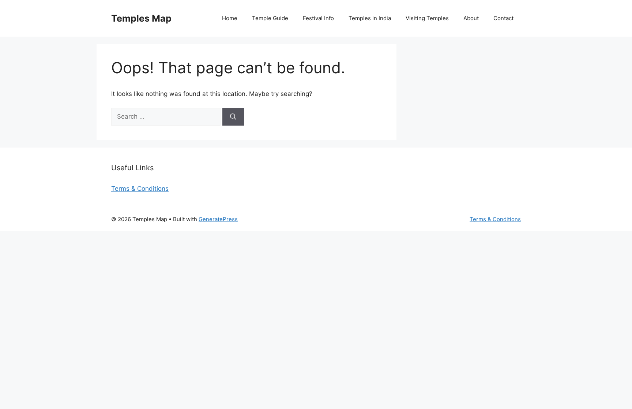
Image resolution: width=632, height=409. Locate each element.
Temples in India (370, 18)
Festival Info (318, 18)
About (471, 18)
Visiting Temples (427, 18)
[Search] (233, 117)
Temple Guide (270, 18)
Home (229, 18)
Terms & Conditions (140, 188)
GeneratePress (218, 219)
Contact (503, 18)
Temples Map (141, 18)
